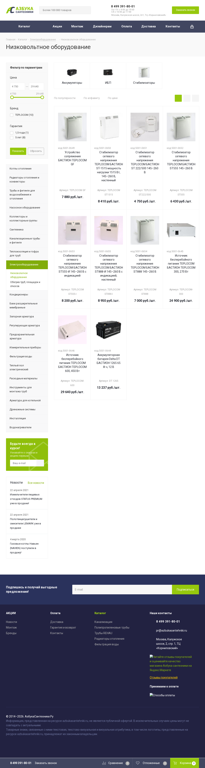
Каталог (100, 613)
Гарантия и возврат (63, 627)
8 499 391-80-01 (123, 6)
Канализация (103, 622)
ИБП (108, 83)
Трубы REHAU (103, 633)
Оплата (55, 613)
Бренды (11, 633)
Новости (11, 622)
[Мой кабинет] (192, 27)
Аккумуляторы (72, 83)
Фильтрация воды (106, 644)
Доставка (56, 622)
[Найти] (86, 10)
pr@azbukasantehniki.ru (171, 630)
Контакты (56, 633)
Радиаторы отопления (109, 638)
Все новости (36, 482)
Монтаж (11, 627)
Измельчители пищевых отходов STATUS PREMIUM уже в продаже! (26, 499)
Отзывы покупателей (164, 677)
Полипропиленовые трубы (111, 627)
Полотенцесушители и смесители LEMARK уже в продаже (25, 523)
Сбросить (36, 150)
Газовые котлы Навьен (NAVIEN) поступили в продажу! (24, 548)
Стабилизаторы (144, 83)
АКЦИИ (11, 613)
